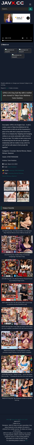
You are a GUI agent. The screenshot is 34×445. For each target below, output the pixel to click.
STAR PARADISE (19, 170)
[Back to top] (29, 439)
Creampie (10, 173)
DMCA (8, 419)
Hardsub (11, 170)
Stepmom (14, 176)
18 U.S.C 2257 (24, 419)
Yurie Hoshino (12, 167)
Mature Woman (6, 176)
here (7, 88)
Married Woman (18, 173)
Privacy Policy (14, 419)
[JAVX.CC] (14, 3)
